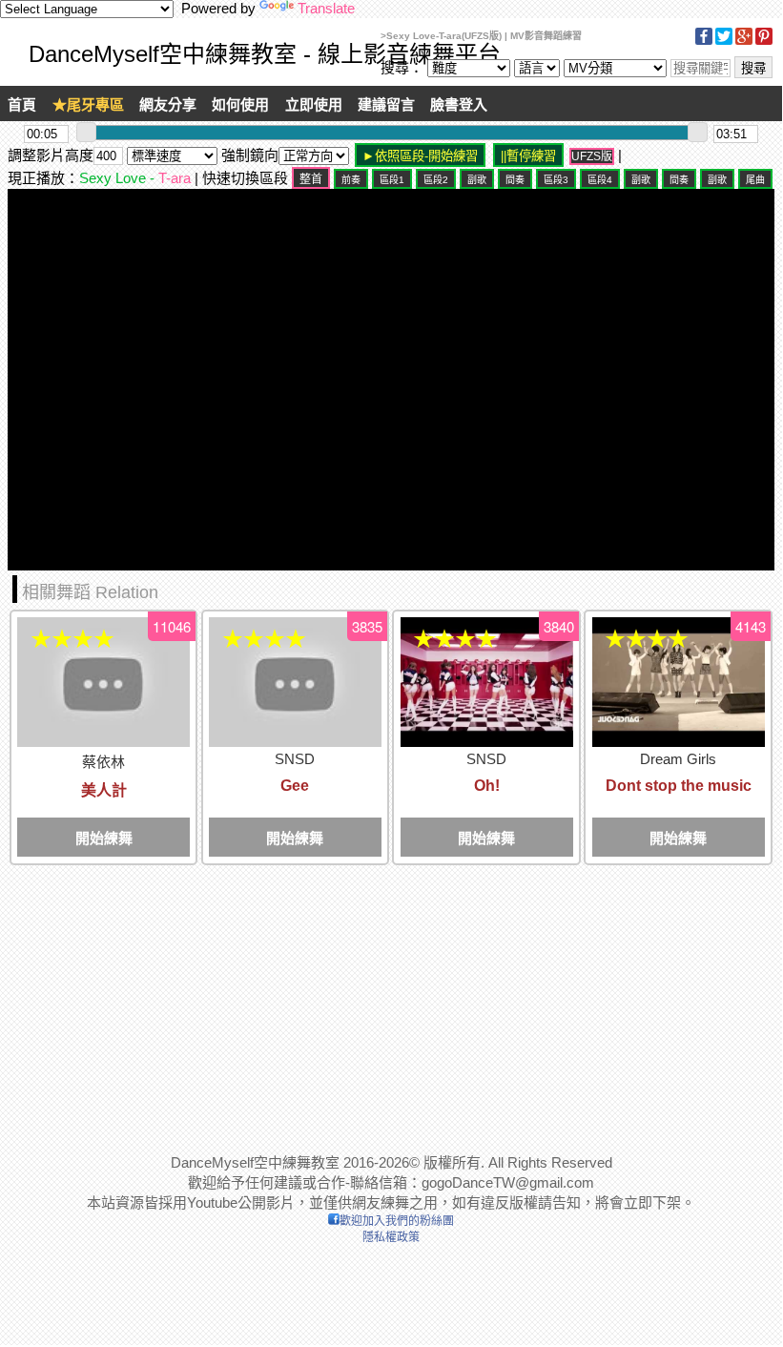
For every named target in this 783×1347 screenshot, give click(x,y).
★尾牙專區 (88, 104)
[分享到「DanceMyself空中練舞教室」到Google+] (743, 41)
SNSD (295, 759)
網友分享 (167, 104)
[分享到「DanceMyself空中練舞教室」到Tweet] (723, 41)
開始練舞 (104, 838)
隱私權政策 (391, 1237)
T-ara (174, 178)
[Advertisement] (391, 999)
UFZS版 (591, 156)
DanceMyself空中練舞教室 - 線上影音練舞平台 (265, 54)
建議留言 (386, 104)
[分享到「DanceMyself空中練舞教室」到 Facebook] (703, 41)
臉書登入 (458, 104)
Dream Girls (678, 759)
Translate (326, 8)
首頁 (22, 104)
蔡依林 (103, 762)
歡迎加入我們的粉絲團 (397, 1221)
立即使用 (313, 104)
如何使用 (240, 104)
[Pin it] (764, 41)
